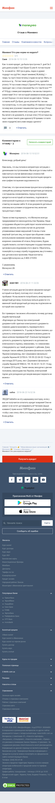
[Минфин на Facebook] (12, 480)
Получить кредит (27, 459)
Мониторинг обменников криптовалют (17, 586)
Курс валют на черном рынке (14, 642)
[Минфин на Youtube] (43, 480)
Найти (47, 523)
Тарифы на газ (8, 572)
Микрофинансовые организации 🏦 (35, 447)
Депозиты (6, 569)
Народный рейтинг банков (12, 582)
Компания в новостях (32, 42)
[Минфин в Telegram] (19, 480)
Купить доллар (8, 645)
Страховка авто (8, 706)
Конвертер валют (9, 576)
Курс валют (6, 545)
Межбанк (6, 565)
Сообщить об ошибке (27, 531)
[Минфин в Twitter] (27, 480)
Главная (6, 42)
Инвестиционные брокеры (12, 562)
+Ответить (21, 128)
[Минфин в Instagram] (35, 480)
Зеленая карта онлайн (11, 696)
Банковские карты (9, 559)
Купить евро (7, 648)
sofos (12, 392)
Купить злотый (8, 652)
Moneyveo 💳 (7, 449)
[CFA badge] (38, 720)
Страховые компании (10, 709)
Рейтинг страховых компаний (14, 702)
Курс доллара (7, 549)
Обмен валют (7, 635)
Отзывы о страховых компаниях (15, 699)
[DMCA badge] (27, 785)
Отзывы (15, 42)
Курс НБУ (6, 555)
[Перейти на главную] (8, 8)
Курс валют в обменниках (12, 638)
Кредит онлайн (8, 579)
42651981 (14, 283)
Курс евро (6, 552)
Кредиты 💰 (14, 447)
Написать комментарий (40, 142)
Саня (4, 59)
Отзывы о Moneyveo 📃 (23, 449)
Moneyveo (14, 153)
